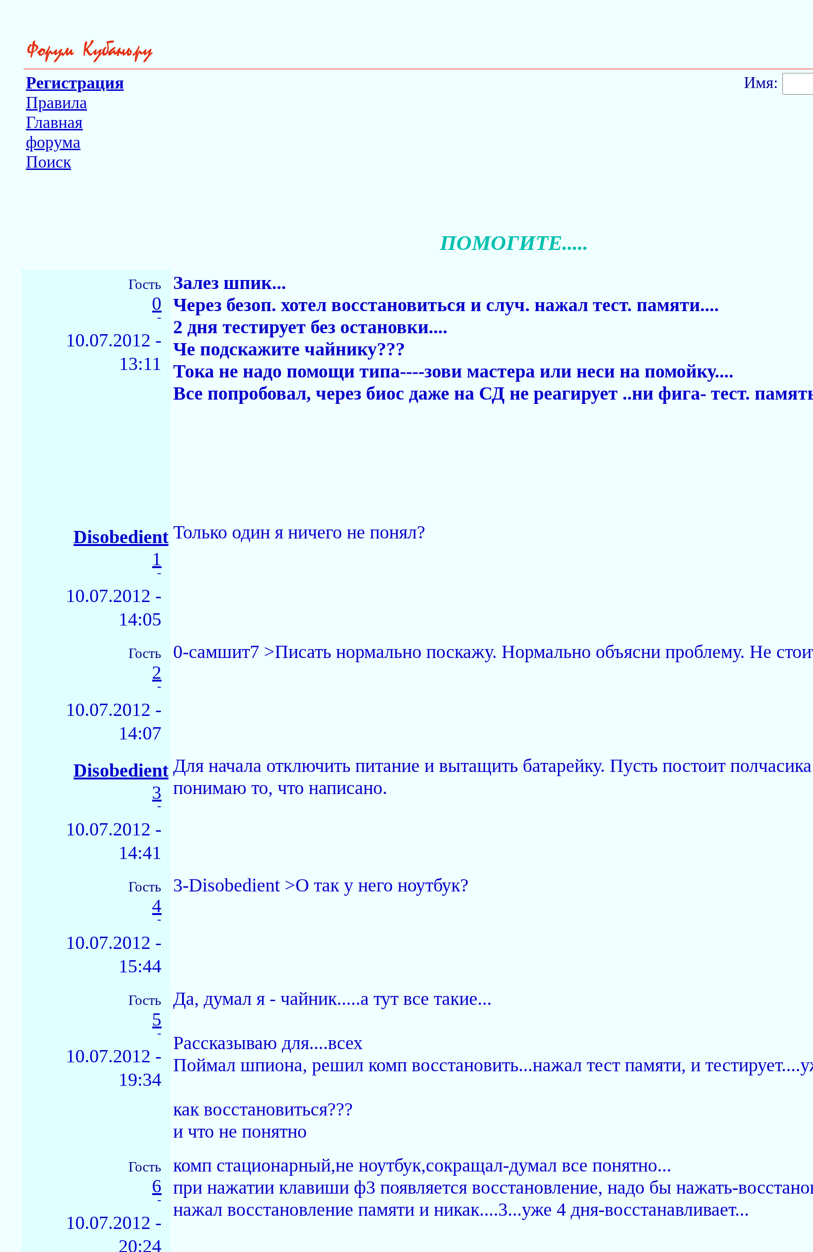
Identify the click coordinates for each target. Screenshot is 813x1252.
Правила (56, 102)
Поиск (48, 161)
